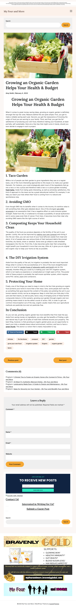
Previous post (13, 360)
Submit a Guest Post (38, 508)
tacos (9, 348)
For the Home (22, 339)
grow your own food (14, 343)
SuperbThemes (54, 604)
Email (8, 443)
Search (8, 21)
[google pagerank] (14, 496)
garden (51, 339)
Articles (10, 339)
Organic (44, 343)
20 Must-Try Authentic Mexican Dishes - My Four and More (36, 382)
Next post (62, 360)
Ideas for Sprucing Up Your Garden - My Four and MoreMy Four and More (41, 389)
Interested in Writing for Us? (38, 504)
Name (8, 432)
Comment (10, 409)
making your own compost (47, 234)
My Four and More (14, 11)
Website (9, 454)
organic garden (57, 343)
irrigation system (32, 343)
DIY (43, 339)
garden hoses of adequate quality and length (37, 267)
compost (35, 339)
